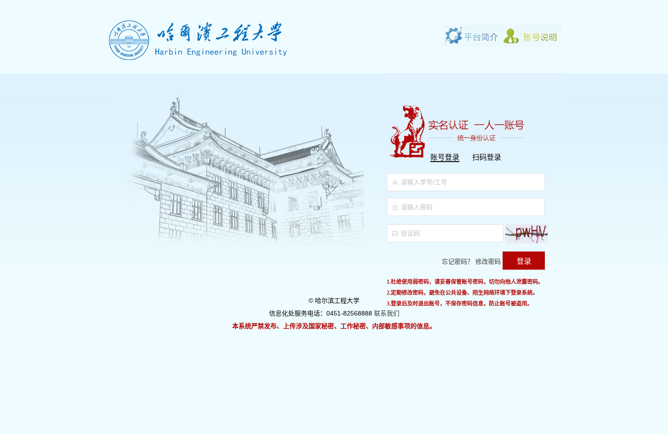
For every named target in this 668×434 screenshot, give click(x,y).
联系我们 (386, 313)
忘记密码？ (458, 261)
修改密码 (488, 261)
